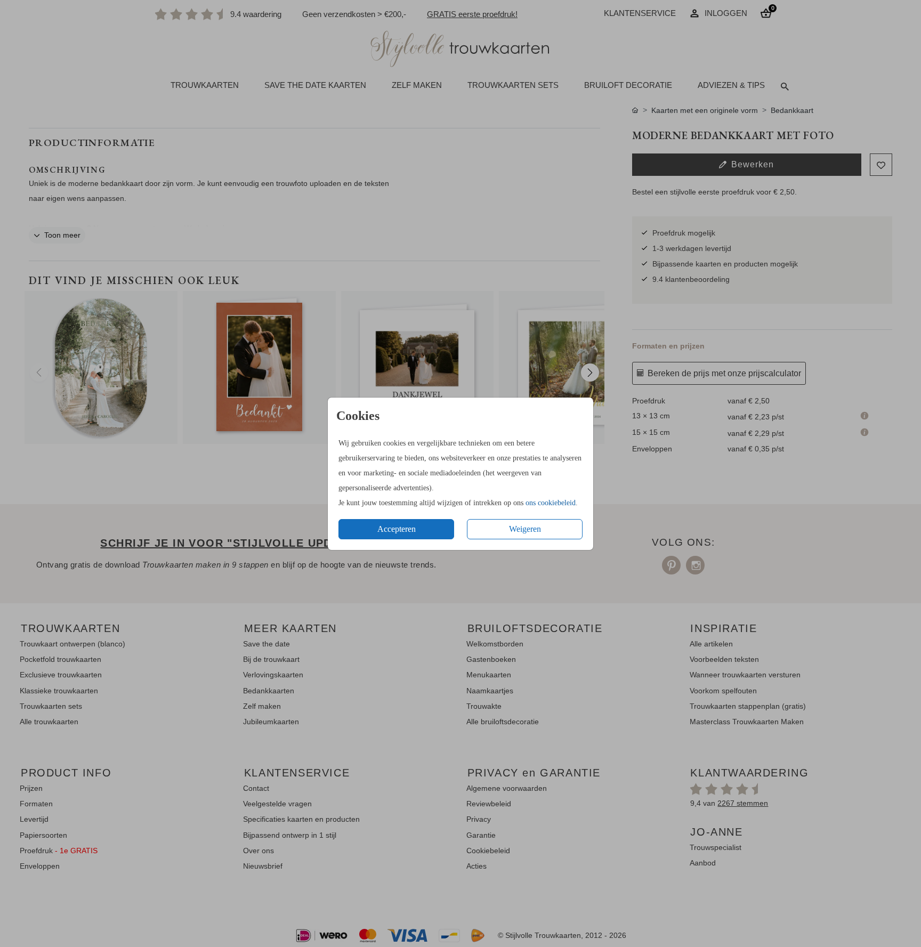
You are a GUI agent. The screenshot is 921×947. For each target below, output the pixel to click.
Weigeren (525, 528)
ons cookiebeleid (551, 503)
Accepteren (396, 528)
